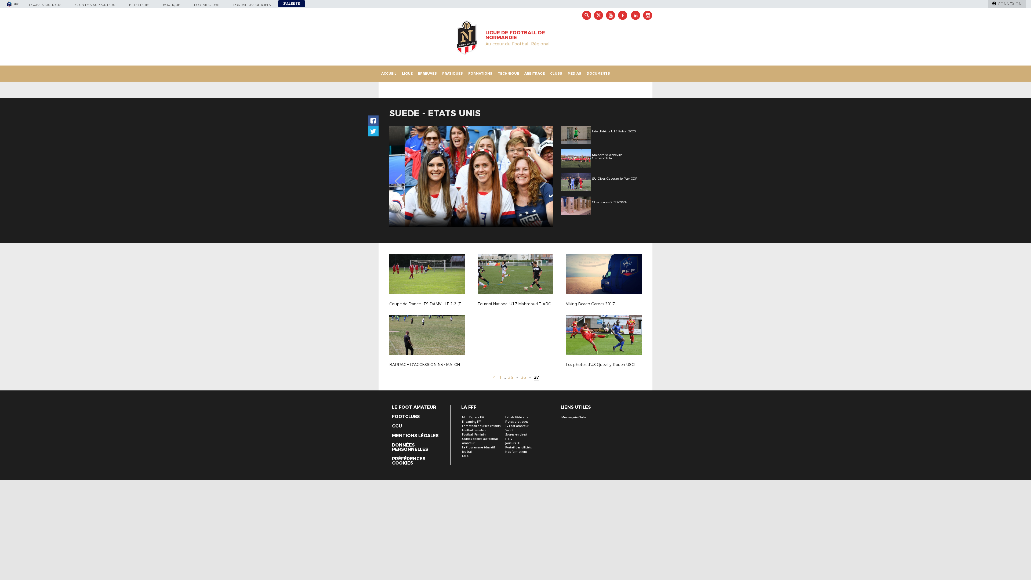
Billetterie (139, 4)
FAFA (465, 456)
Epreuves (427, 73)
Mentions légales (415, 436)
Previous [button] (398, 177)
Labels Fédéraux (516, 417)
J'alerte (291, 4)
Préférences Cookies (408, 461)
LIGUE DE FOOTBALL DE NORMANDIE (515, 35)
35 (510, 377)
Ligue (407, 73)
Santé (509, 430)
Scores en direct (516, 434)
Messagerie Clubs (573, 417)
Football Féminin (474, 434)
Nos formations (516, 452)
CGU (397, 426)
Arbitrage (534, 73)
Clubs (556, 73)
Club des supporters (95, 4)
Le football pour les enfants (481, 426)
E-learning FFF (471, 421)
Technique (508, 73)
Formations (480, 73)
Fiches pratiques (516, 421)
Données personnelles (410, 447)
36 (523, 377)
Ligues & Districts (45, 4)
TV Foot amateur (516, 426)
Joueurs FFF (513, 443)
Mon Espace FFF (473, 417)
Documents (598, 73)
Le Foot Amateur (414, 407)
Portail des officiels (252, 4)
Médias (574, 73)
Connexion (1010, 4)
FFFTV (508, 439)
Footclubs (406, 417)
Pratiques (452, 73)
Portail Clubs (206, 4)
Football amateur (474, 430)
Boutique (171, 4)
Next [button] (543, 177)
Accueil (389, 73)
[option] (471, 176)
